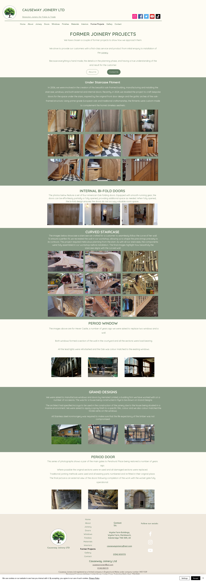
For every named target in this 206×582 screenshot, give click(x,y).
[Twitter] (146, 16)
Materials (88, 541)
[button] (65, 121)
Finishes (88, 538)
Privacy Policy (94, 578)
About (88, 523)
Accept (195, 578)
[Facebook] (140, 16)
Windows (88, 534)
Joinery (87, 527)
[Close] (203, 578)
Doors (88, 530)
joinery (104, 52)
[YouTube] (152, 16)
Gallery (88, 552)
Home (88, 519)
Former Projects (87, 549)
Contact (88, 556)
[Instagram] (134, 16)
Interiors (88, 545)
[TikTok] (158, 16)
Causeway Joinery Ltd (103, 561)
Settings (185, 578)
